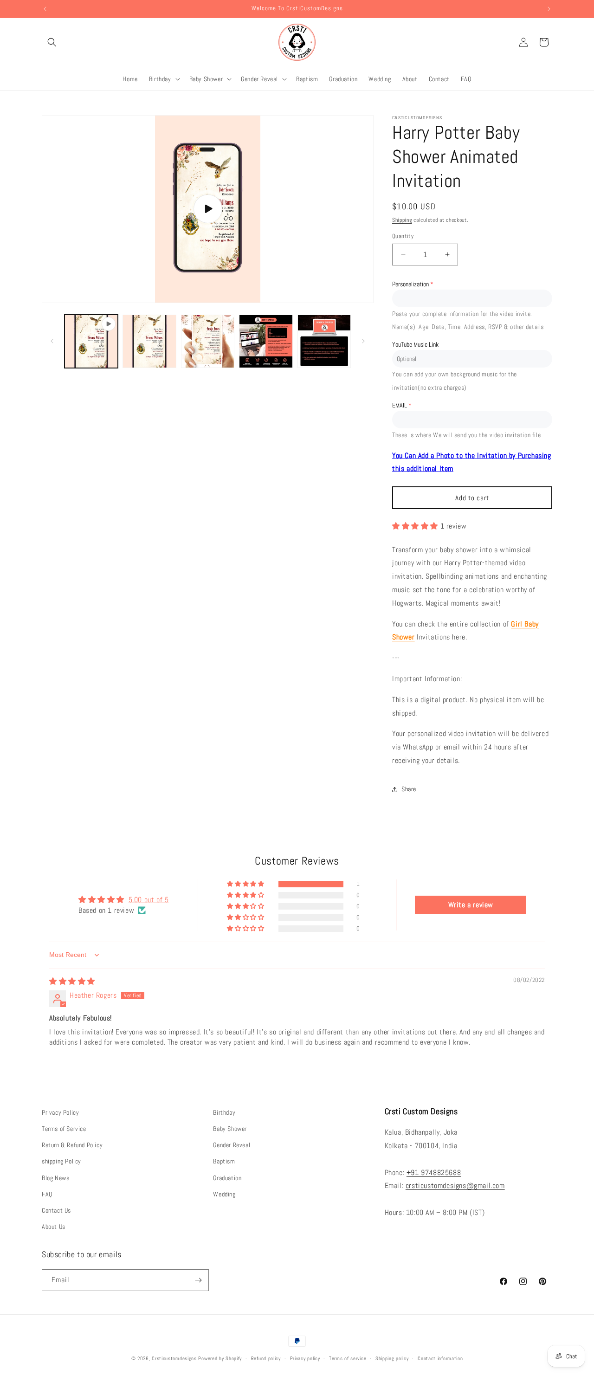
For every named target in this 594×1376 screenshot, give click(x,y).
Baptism (224, 1161)
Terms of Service (64, 1128)
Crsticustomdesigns (174, 1358)
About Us (53, 1226)
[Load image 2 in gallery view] (207, 341)
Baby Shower (230, 1128)
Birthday (224, 1112)
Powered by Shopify (220, 1358)
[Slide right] (363, 341)
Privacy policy (305, 1358)
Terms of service (347, 1358)
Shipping (402, 220)
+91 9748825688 (434, 1172)
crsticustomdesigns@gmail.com (455, 1185)
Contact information (440, 1358)
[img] (72, 981)
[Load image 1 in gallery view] (149, 341)
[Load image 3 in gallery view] (265, 341)
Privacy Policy (60, 1112)
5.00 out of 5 (149, 899)
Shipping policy (392, 1358)
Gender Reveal (231, 1145)
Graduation (227, 1178)
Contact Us (56, 1210)
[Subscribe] (198, 1280)
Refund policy (266, 1358)
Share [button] (408, 789)
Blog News (55, 1178)
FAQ (47, 1194)
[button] (52, 42)
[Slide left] (52, 341)
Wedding (224, 1194)
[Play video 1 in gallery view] (91, 341)
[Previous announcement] (45, 9)
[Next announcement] (549, 9)
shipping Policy (61, 1161)
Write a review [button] (470, 905)
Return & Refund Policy (72, 1145)
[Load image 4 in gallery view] (324, 341)
